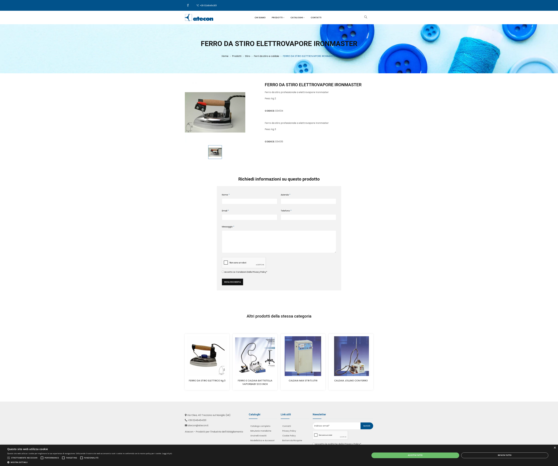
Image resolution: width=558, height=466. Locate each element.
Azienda (285, 194)
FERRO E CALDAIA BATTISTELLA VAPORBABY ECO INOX (255, 382)
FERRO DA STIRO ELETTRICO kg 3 (207, 380)
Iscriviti (366, 425)
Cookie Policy (289, 435)
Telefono (286, 210)
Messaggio (228, 226)
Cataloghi (296, 17)
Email (225, 210)
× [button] (555, 448)
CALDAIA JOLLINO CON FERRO (351, 380)
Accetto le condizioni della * (245, 272)
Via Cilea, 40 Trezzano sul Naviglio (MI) (208, 415)
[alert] (279, 455)
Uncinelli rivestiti (258, 435)
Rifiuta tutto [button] (505, 455)
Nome (226, 194)
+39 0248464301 (208, 5)
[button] (89, 462)
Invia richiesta (232, 282)
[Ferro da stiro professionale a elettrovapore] (215, 112)
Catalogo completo (260, 426)
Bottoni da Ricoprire (292, 440)
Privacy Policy (259, 272)
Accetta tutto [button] (415, 455)
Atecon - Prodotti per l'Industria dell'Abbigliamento (214, 431)
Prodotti (277, 17)
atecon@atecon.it (198, 425)
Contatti (316, 17)
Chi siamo (260, 17)
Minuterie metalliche (260, 430)
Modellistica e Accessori (262, 440)
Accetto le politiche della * (338, 444)
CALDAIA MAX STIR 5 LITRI (303, 380)
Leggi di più (167, 453)
